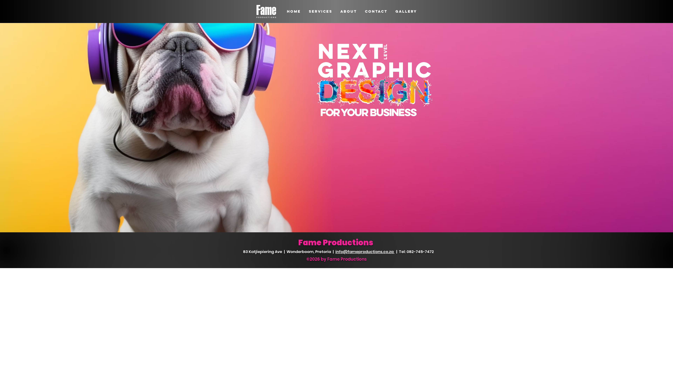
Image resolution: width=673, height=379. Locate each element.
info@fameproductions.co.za (365, 251)
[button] (320, 11)
